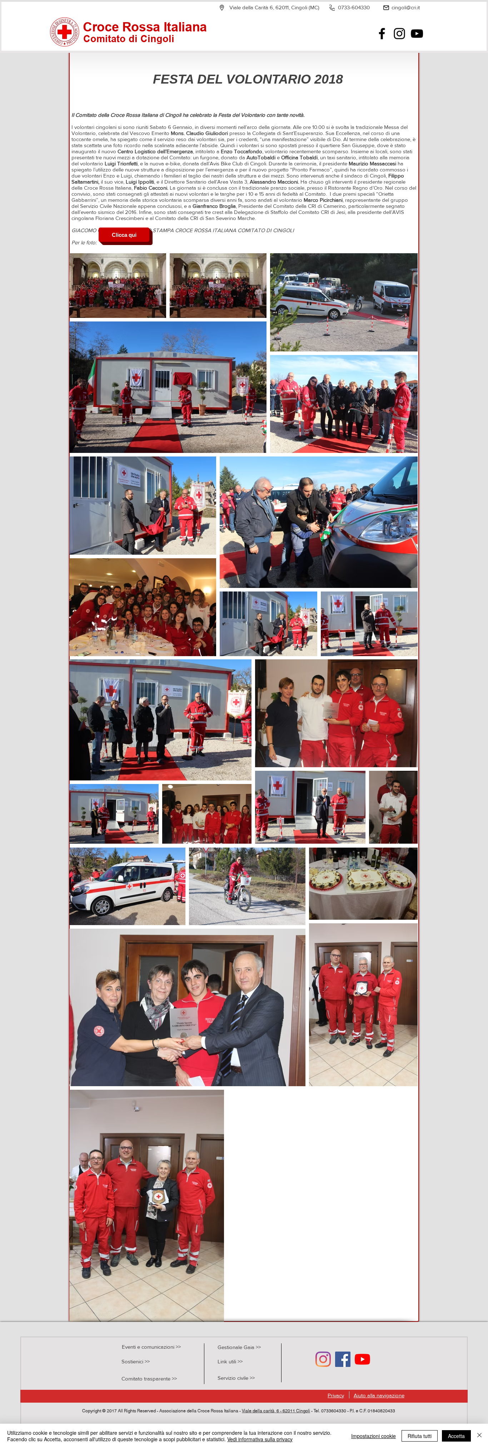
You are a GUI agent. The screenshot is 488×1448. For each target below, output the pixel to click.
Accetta (456, 1435)
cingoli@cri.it (406, 7)
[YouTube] (416, 33)
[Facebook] (381, 33)
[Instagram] (399, 33)
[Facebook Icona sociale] (342, 1359)
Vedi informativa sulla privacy (260, 1439)
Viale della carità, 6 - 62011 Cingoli (276, 1410)
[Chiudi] (479, 1435)
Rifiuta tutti (420, 1435)
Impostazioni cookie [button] (373, 1435)
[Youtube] (362, 1359)
